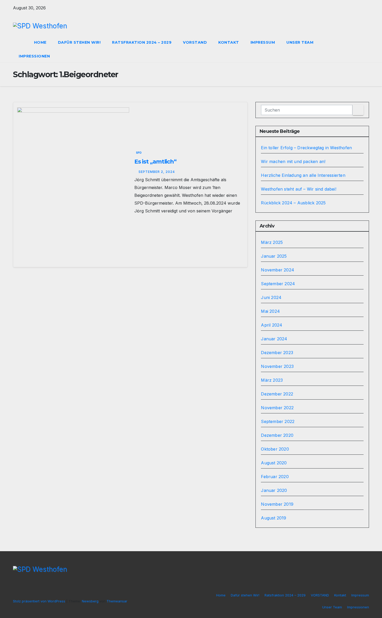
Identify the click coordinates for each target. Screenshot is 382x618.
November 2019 (277, 504)
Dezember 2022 (277, 393)
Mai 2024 (270, 311)
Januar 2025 (274, 256)
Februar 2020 (274, 476)
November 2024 (277, 269)
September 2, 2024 (157, 172)
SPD (139, 152)
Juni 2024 (271, 297)
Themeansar (117, 601)
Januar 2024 (274, 338)
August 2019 (273, 518)
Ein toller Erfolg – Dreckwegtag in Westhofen (306, 147)
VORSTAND (195, 42)
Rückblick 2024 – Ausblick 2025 (293, 202)
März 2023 (272, 380)
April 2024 (271, 325)
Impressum (263, 42)
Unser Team (299, 42)
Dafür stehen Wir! (79, 42)
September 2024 (278, 283)
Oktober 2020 (275, 449)
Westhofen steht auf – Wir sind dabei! (298, 189)
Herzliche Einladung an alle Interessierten (303, 175)
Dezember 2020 (277, 435)
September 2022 (277, 421)
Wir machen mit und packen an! (293, 161)
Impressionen (34, 56)
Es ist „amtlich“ (155, 161)
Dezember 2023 (277, 352)
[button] (355, 49)
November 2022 (277, 407)
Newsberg (90, 601)
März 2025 (272, 242)
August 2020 (274, 462)
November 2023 (277, 366)
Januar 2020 (274, 490)
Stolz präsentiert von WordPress (39, 601)
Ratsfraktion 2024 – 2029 (142, 42)
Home (40, 42)
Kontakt (228, 42)
